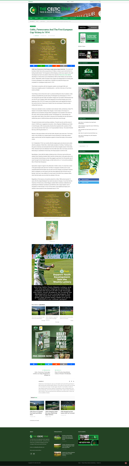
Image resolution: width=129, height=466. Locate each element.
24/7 (96, 27)
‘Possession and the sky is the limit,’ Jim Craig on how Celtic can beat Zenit (51, 1)
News (36, 18)
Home (31, 18)
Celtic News (93, 27)
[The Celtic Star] (64, 10)
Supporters (50, 18)
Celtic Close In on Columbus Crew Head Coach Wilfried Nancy (36, 413)
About (68, 1)
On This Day (73, 18)
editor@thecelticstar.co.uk (39, 447)
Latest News (33, 26)
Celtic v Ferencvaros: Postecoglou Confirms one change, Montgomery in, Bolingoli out (41, 374)
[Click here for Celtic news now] (89, 37)
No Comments (52, 35)
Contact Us (99, 462)
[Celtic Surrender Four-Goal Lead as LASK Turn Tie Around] (66, 311)
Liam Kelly (37, 35)
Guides (41, 18)
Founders (65, 18)
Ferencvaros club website (65, 74)
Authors (58, 18)
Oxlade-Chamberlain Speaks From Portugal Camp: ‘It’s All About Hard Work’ (68, 446)
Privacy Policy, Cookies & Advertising (88, 462)
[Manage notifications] (126, 463)
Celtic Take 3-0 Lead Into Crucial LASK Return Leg (87, 133)
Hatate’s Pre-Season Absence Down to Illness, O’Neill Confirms (68, 454)
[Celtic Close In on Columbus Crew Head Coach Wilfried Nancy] (38, 311)
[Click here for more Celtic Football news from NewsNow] (83, 27)
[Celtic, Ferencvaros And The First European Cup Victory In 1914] (52, 51)
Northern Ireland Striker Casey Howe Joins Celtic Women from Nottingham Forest (67, 437)
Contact (72, 1)
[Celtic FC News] (81, 46)
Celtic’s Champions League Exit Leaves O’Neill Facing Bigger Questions (52, 319)
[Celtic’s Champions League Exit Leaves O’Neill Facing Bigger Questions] (52, 311)
